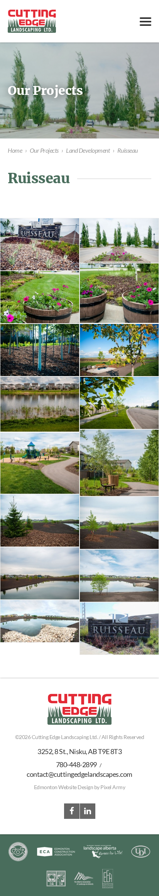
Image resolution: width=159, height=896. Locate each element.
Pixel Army (112, 787)
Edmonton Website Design (63, 787)
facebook (72, 811)
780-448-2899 (76, 764)
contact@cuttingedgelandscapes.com (79, 774)
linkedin (87, 811)
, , (79, 751)
